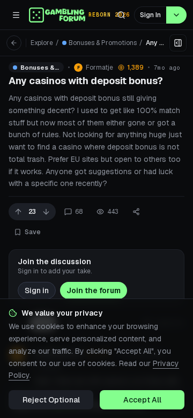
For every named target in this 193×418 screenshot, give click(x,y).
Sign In (150, 15)
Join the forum (93, 290)
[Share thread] (136, 211)
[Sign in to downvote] (46, 211)
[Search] (121, 15)
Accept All (142, 400)
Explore (42, 43)
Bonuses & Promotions (103, 43)
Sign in (37, 290)
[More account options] (176, 15)
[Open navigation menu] (16, 15)
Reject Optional (51, 400)
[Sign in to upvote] (18, 211)
